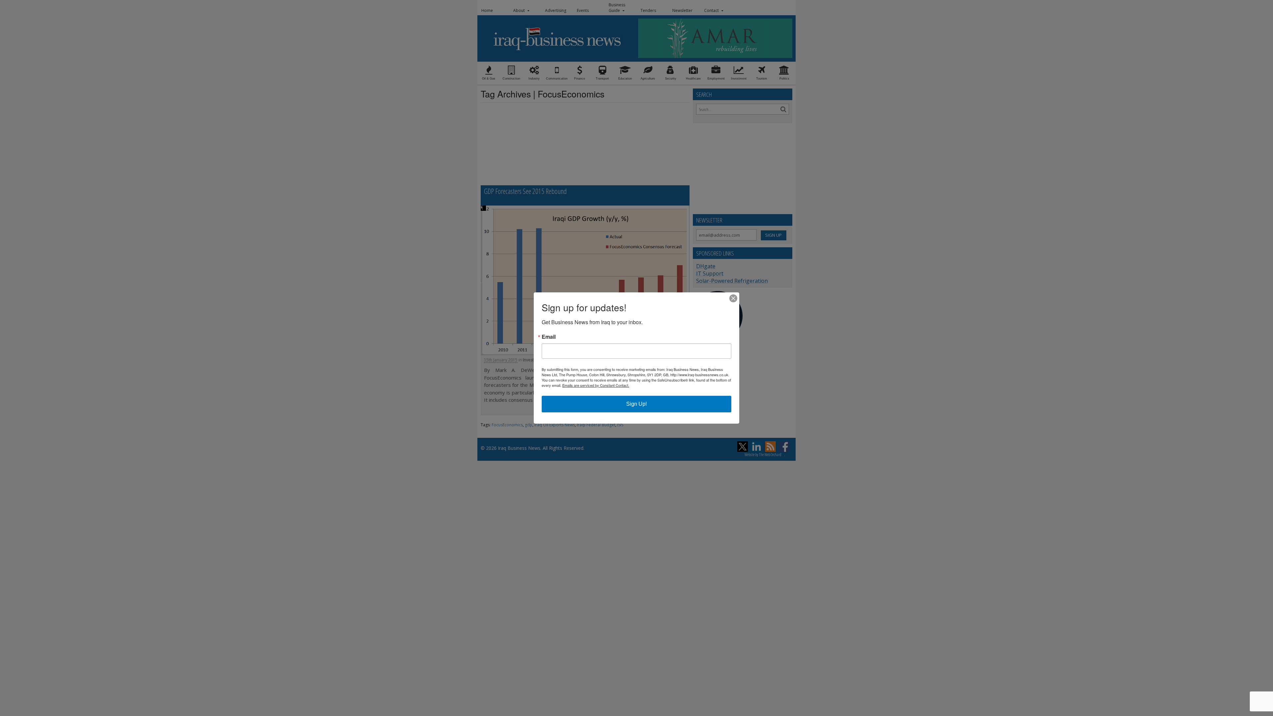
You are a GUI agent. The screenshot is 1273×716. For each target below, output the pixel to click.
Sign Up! (636, 404)
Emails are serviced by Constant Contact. (595, 385)
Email (549, 336)
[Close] (733, 298)
